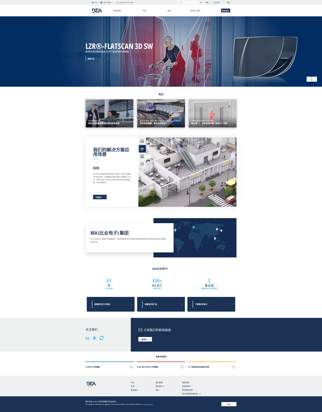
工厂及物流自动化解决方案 (198, 367)
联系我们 (225, 11)
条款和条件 (186, 386)
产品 (144, 10)
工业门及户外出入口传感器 (147, 367)
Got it (229, 404)
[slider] (161, 51)
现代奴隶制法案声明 (190, 394)
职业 (228, 3)
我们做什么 (160, 386)
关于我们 (217, 3)
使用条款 (185, 382)
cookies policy (148, 404)
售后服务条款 (187, 390)
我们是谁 (159, 382)
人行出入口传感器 (93, 367)
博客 (207, 3)
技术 (169, 10)
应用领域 (117, 10)
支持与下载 (195, 10)
